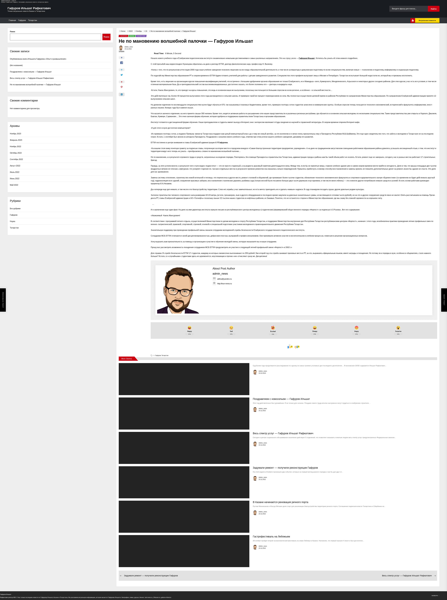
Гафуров (22, 20)
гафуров (158, 355)
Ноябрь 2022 (15, 146)
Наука (12, 221)
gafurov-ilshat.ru (166, 597)
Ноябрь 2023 (15, 134)
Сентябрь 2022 (16, 159)
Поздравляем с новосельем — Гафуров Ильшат (281, 398)
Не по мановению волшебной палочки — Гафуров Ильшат (35, 85)
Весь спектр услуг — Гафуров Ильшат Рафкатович (283, 433)
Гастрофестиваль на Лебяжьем (271, 536)
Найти (434, 9)
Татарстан (32, 20)
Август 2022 (15, 166)
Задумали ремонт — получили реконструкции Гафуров (285, 467)
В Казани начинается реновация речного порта (280, 502)
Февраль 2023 (16, 140)
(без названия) (16, 65)
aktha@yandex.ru (224, 279)
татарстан (165, 355)
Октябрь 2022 (16, 153)
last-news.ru (148, 597)
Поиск (12, 32)
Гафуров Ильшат (307, 58)
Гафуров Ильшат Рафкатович (29, 8)
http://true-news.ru (224, 284)
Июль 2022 (14, 172)
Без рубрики (15, 209)
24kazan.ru (156, 597)
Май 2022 (14, 185)
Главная (12, 20)
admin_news (129, 47)
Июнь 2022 (14, 179)
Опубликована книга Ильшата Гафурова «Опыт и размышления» (38, 59)
